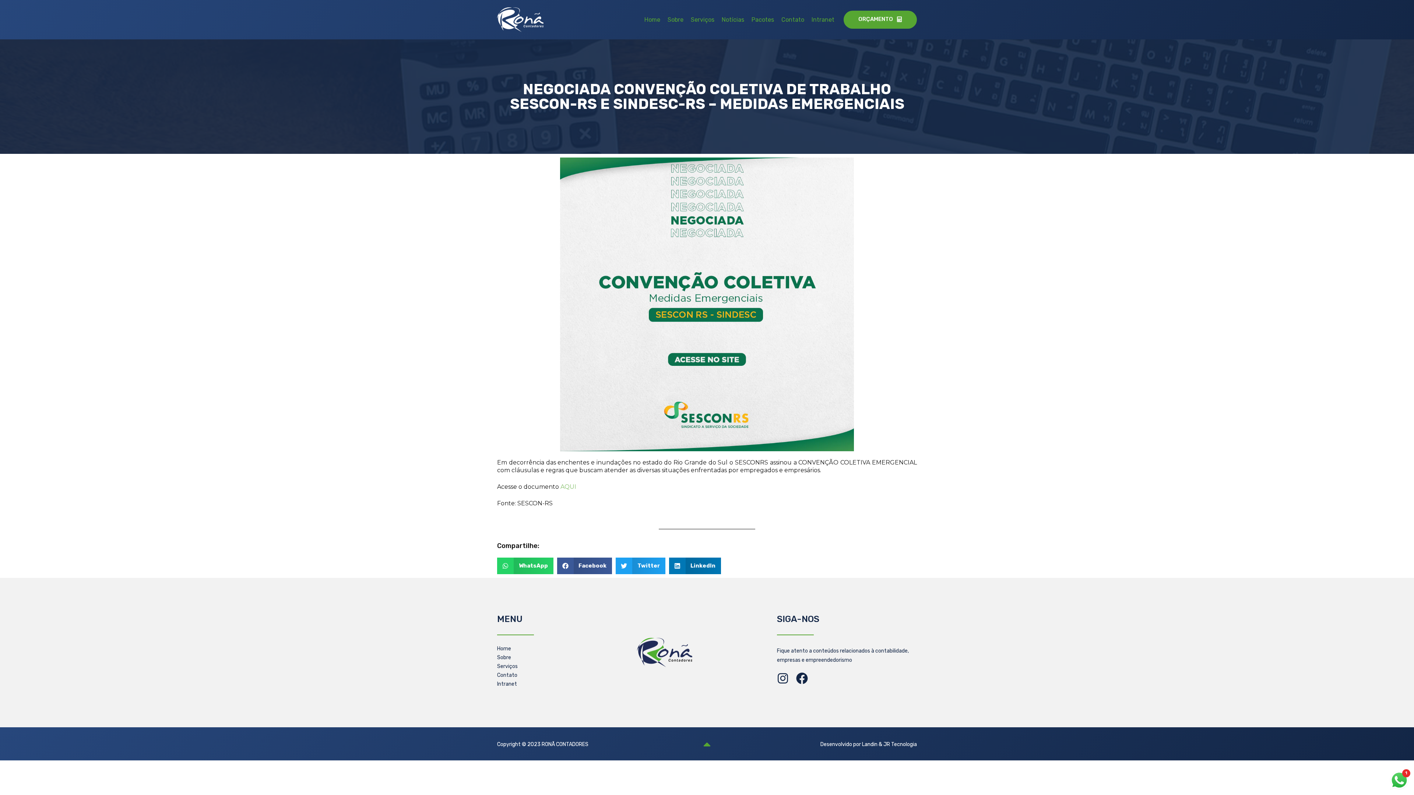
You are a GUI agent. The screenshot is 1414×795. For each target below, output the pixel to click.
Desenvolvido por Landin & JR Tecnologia (868, 744)
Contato (792, 19)
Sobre (675, 19)
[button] (525, 566)
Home (652, 19)
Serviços (702, 19)
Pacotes (763, 19)
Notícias (733, 19)
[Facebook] (802, 678)
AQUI (568, 486)
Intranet (823, 19)
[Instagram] (783, 678)
